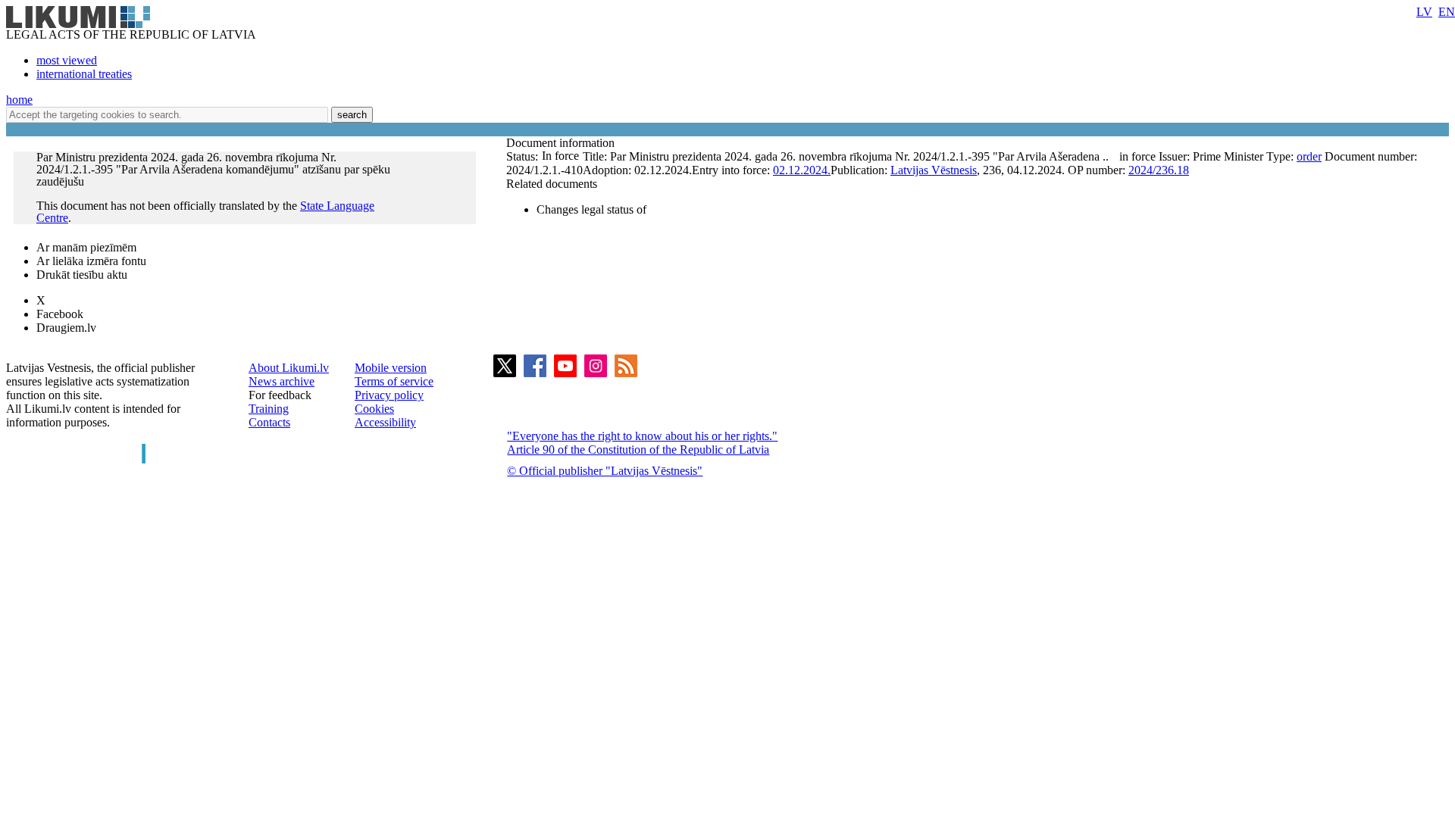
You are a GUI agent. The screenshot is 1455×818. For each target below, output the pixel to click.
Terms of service (394, 381)
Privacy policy (389, 395)
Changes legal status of (591, 209)
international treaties (84, 73)
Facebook (59, 314)
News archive (281, 381)
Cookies (374, 408)
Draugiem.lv (66, 327)
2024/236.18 (1158, 170)
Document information (562, 142)
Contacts (269, 422)
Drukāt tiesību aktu (81, 274)
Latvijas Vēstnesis (933, 170)
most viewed (66, 60)
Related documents (551, 183)
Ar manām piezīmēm (86, 247)
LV (1424, 11)
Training (269, 408)
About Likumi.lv (289, 367)
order (1309, 156)
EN (1446, 11)
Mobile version (391, 367)
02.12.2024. (802, 170)
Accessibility (385, 422)
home (19, 99)
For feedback (280, 395)
